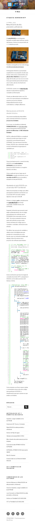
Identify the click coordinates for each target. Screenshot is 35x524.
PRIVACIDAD (10, 518)
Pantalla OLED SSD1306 (19, 498)
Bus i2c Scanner (11, 455)
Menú (18, 11)
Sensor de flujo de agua (13, 432)
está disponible (23, 126)
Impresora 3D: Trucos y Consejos (16, 424)
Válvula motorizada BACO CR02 (15, 436)
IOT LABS (19, 4)
